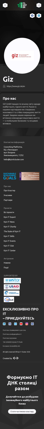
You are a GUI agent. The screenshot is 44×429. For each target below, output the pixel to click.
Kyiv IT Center (9, 250)
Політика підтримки (10, 338)
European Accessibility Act (11, 346)
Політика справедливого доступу (14, 330)
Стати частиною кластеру (22, 411)
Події (6, 267)
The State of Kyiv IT (12, 231)
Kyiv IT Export (10, 217)
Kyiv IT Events (10, 241)
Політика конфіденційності (12, 334)
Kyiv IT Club (9, 246)
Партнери (8, 200)
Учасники (8, 195)
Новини (7, 263)
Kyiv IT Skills (9, 236)
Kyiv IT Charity (10, 227)
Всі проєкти (9, 212)
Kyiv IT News (9, 222)
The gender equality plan (12, 342)
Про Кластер (9, 190)
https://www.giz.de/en (16, 86)
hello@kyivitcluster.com (14, 159)
